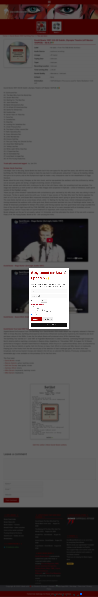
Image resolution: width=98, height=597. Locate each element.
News (34, 307)
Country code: (35, 301)
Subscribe (36, 319)
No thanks (48, 319)
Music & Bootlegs (38, 309)
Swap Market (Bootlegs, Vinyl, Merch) (44, 311)
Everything (36, 315)
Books (34, 313)
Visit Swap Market (49, 325)
